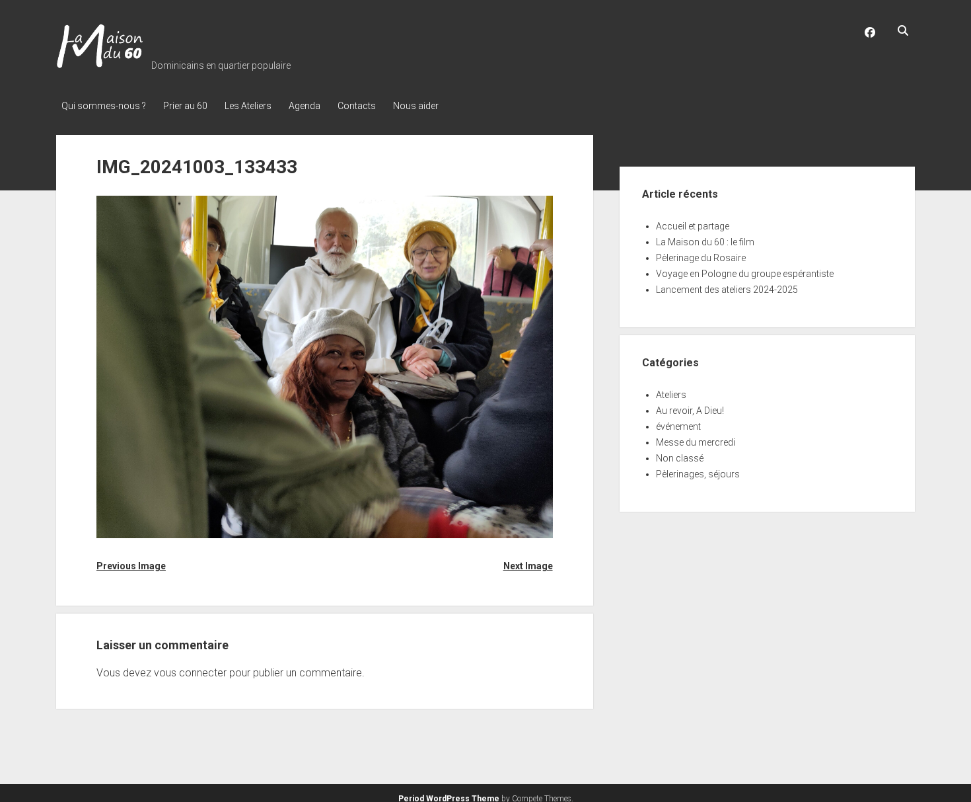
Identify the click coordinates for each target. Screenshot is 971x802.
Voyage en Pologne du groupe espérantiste (745, 273)
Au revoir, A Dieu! (690, 410)
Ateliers (671, 394)
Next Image (527, 566)
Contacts (357, 105)
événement (678, 426)
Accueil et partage (692, 226)
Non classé (679, 458)
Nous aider (416, 105)
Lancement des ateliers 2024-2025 (727, 289)
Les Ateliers (248, 105)
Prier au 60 (185, 105)
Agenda (304, 105)
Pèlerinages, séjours (698, 474)
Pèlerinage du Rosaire (701, 258)
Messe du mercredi (695, 442)
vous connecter (190, 672)
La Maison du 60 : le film (705, 242)
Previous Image (131, 566)
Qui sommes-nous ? (103, 105)
